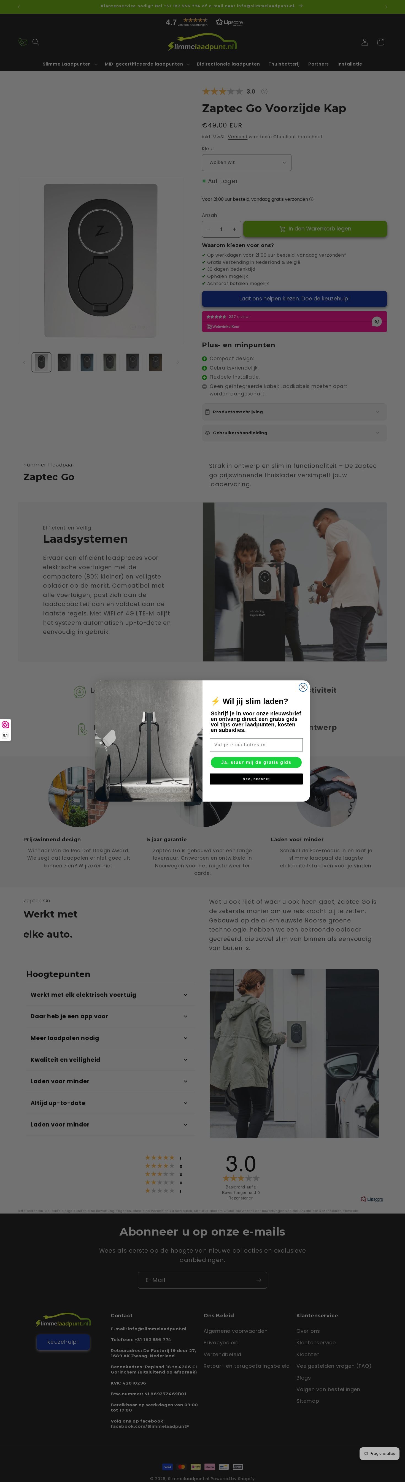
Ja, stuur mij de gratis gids (256, 762)
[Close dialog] (303, 687)
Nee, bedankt (256, 779)
